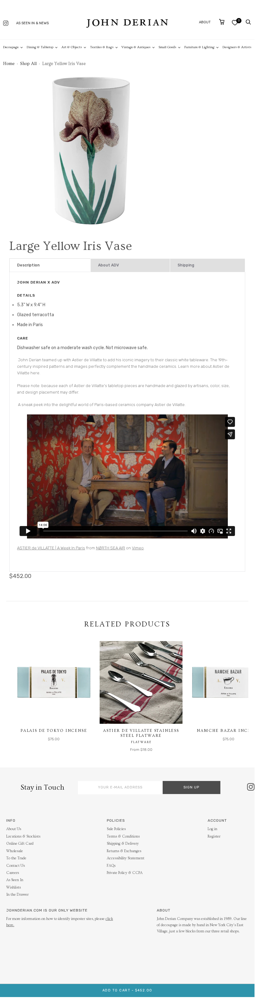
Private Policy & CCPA (124, 873)
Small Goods (167, 47)
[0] (234, 22)
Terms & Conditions (123, 836)
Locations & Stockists (23, 836)
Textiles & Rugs (102, 47)
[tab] (50, 265)
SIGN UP (191, 787)
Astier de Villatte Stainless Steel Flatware (141, 733)
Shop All (28, 63)
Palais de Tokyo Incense (53, 730)
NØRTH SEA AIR (110, 548)
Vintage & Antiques (136, 47)
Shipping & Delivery (123, 844)
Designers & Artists (237, 47)
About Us (13, 829)
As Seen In (14, 880)
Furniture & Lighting (199, 47)
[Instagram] (5, 24)
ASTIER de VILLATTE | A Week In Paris (51, 548)
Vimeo (138, 548)
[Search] (248, 22)
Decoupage (11, 47)
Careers (12, 873)
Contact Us (15, 866)
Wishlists (13, 887)
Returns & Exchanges (124, 851)
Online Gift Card (20, 844)
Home (9, 63)
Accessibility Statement (125, 858)
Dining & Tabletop (40, 47)
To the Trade (16, 858)
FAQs (111, 866)
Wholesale (14, 851)
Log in (212, 829)
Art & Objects (71, 47)
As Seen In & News (32, 23)
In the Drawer (17, 895)
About (205, 22)
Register (214, 836)
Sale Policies (116, 829)
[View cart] (221, 22)
